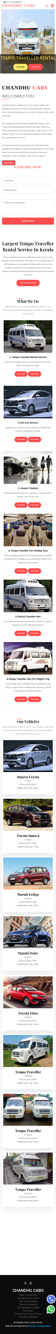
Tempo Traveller (28, 1072)
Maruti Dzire (28, 953)
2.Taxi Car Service (28, 422)
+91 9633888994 (14, 2)
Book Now (20, 67)
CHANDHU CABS (18, 5)
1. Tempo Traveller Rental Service (28, 357)
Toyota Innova (28, 835)
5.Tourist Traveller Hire (28, 616)
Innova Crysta (28, 777)
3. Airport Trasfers (28, 488)
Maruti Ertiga (28, 894)
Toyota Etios (28, 1013)
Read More (35, 67)
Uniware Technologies (40, 1326)
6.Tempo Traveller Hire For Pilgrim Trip (28, 679)
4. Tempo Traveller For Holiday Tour (28, 550)
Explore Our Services (28, 283)
